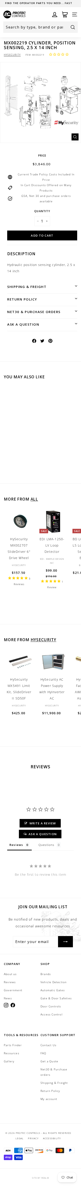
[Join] (65, 941)
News (8, 998)
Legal (19, 1138)
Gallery (9, 1061)
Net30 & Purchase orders (34, 311)
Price (42, 155)
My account (48, 1099)
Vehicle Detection (53, 982)
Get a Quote (49, 1061)
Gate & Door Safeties (56, 998)
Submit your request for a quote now (38, 3)
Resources (11, 1053)
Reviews (10, 982)
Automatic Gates (52, 990)
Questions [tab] (46, 845)
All (34, 499)
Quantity (42, 211)
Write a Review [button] (42, 823)
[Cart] (65, 14)
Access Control (51, 1014)
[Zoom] (75, 136)
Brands (45, 974)
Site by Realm (40, 1177)
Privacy (33, 1138)
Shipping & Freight (26, 286)
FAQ (43, 1053)
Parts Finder (13, 1045)
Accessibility (52, 1138)
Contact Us (48, 1045)
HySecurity (12, 54)
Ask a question (23, 324)
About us (10, 974)
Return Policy (22, 299)
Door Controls (50, 1006)
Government (13, 990)
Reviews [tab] (16, 845)
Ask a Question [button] (43, 834)
